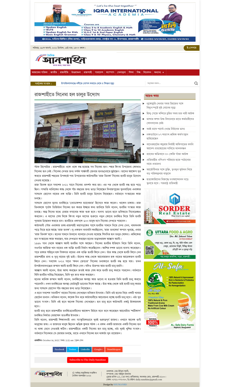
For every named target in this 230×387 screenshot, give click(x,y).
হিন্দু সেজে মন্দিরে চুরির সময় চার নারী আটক (170, 113)
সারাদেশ (99, 72)
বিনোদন (147, 72)
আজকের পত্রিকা (40, 72)
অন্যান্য (157, 72)
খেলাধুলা (121, 72)
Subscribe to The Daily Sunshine (87, 360)
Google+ (98, 349)
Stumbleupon (113, 349)
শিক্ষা (131, 72)
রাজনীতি (64, 72)
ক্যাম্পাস (110, 72)
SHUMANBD (120, 385)
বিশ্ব (138, 72)
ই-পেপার (191, 47)
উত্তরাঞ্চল (76, 72)
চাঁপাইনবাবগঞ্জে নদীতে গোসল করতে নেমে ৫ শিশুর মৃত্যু (87, 83)
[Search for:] (172, 83)
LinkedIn (85, 349)
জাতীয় (54, 72)
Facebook (59, 349)
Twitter (72, 349)
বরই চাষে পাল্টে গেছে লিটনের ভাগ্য (166, 129)
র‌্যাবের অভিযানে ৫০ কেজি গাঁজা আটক (167, 154)
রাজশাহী (88, 72)
